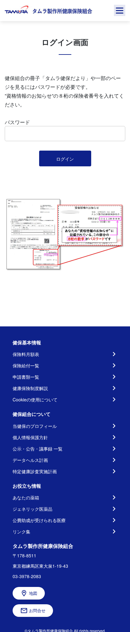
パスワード (17, 122)
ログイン (65, 159)
